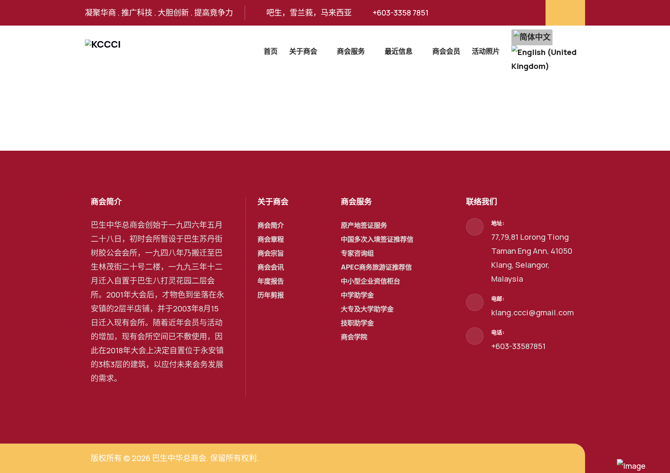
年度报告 (270, 281)
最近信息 (399, 51)
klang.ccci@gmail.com (532, 312)
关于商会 (303, 51)
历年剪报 (270, 295)
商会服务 (351, 51)
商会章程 (270, 239)
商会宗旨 (270, 253)
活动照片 (486, 51)
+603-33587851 (518, 346)
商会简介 (270, 225)
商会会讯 (270, 267)
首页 (271, 51)
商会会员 (446, 51)
